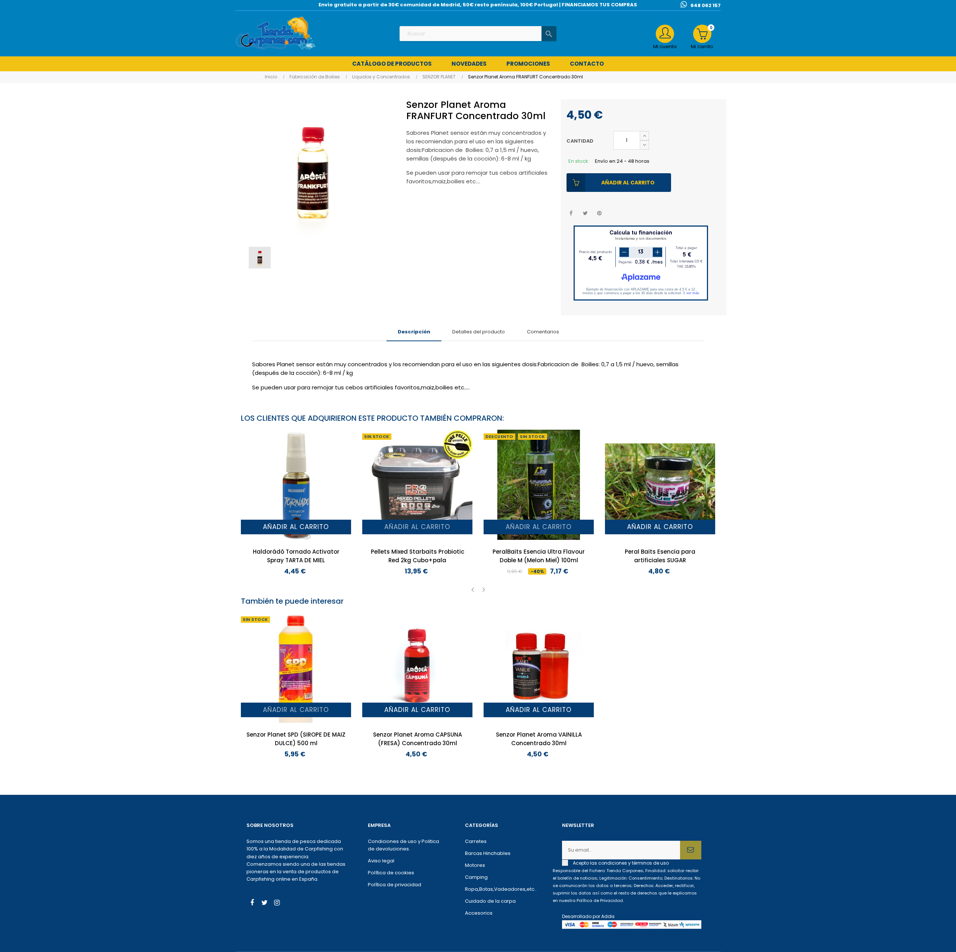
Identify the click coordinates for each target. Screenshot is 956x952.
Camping (476, 877)
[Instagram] (276, 903)
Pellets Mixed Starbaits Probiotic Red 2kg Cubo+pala (417, 556)
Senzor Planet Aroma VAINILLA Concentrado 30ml (539, 739)
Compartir (571, 213)
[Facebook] (252, 903)
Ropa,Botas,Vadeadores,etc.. (501, 889)
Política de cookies (391, 872)
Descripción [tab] (414, 331)
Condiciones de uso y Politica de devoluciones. (403, 845)
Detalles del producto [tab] (478, 331)
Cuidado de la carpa (490, 901)
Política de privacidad (394, 884)
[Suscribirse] (690, 850)
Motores (475, 865)
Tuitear (585, 213)
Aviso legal (381, 860)
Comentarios (543, 331)
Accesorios (479, 913)
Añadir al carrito (628, 182)
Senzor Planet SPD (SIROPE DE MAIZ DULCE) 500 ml (295, 739)
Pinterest (599, 213)
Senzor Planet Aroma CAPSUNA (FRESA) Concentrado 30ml (417, 739)
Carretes (476, 841)
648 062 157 (705, 5)
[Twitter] (264, 903)
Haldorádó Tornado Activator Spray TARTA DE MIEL (296, 556)
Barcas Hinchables (487, 853)
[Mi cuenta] (665, 34)
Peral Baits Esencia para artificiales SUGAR (660, 556)
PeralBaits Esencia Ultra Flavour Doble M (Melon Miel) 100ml (539, 556)
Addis (608, 916)
